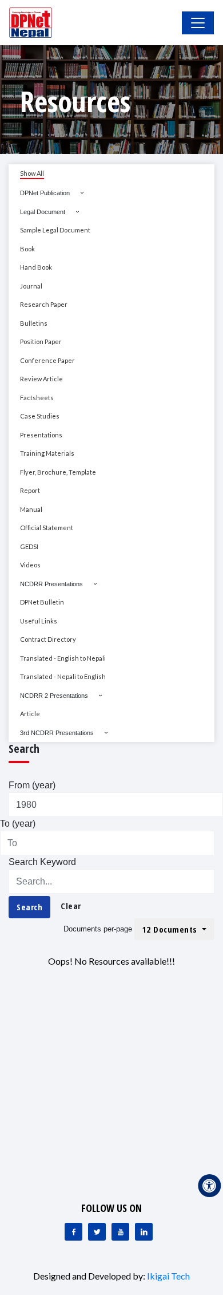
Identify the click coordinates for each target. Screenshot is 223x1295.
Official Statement (46, 527)
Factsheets (37, 397)
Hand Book (36, 267)
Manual (31, 509)
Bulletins (33, 323)
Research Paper (43, 304)
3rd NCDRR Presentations (57, 732)
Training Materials (47, 453)
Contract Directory (48, 639)
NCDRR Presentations (51, 584)
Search (29, 907)
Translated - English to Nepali (63, 658)
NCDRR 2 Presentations (54, 695)
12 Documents (171, 929)
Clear (71, 905)
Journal (31, 286)
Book (27, 248)
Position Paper (41, 341)
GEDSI (29, 546)
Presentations (41, 435)
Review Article (41, 378)
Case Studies (39, 416)
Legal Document (42, 211)
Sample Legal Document (55, 230)
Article (30, 713)
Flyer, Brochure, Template (58, 472)
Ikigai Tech (168, 1275)
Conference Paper (47, 360)
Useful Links (38, 621)
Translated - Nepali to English (63, 676)
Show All (32, 173)
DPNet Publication (45, 192)
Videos (30, 564)
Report (30, 490)
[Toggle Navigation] (198, 22)
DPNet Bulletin (42, 602)
